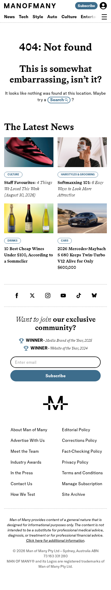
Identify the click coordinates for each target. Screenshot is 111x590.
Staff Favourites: (28, 188)
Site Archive (73, 494)
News (9, 16)
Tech (23, 16)
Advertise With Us (28, 440)
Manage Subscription (82, 483)
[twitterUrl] (32, 295)
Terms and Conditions (82, 472)
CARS (64, 240)
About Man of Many (29, 429)
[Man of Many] (55, 403)
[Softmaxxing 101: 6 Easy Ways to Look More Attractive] (82, 152)
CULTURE (13, 174)
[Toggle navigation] (104, 17)
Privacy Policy (75, 462)
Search (57, 99)
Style (38, 16)
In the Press (22, 472)
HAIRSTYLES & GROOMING (78, 174)
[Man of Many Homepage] (30, 5)
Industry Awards (26, 462)
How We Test (23, 494)
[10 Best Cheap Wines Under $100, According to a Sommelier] (28, 218)
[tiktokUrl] (78, 295)
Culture (69, 16)
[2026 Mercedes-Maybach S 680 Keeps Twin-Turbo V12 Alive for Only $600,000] (82, 218)
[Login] (103, 5)
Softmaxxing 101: (80, 188)
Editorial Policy (76, 429)
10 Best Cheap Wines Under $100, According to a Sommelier (28, 255)
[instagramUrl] (47, 295)
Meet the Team (25, 451)
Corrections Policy (79, 440)
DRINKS (12, 240)
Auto (52, 16)
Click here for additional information (55, 540)
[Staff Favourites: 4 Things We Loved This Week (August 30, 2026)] (28, 152)
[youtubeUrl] (63, 295)
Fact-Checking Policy (82, 451)
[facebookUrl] (16, 295)
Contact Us (21, 483)
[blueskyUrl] (94, 295)
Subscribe (86, 5)
